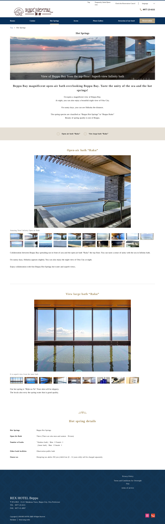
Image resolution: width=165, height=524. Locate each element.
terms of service (128, 488)
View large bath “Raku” (98, 134)
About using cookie (24, 520)
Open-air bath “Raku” (71, 134)
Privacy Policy (127, 476)
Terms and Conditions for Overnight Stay (128, 482)
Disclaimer (13, 520)
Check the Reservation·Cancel (125, 3)
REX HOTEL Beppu (24, 498)
